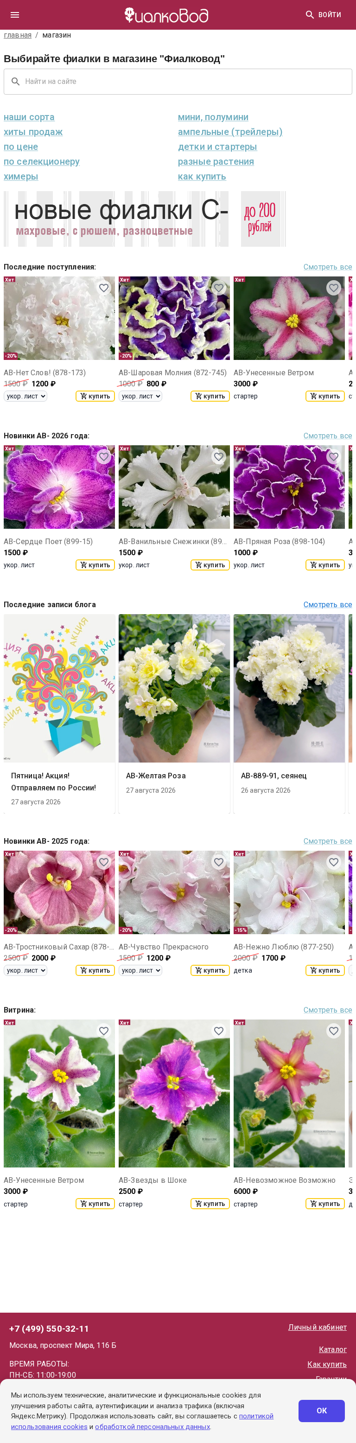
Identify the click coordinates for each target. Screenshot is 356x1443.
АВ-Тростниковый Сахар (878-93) (59, 947)
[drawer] (15, 15)
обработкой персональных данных (152, 1427)
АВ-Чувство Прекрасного (164, 947)
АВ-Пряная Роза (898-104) (279, 541)
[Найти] (310, 15)
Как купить (327, 1364)
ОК (322, 1410)
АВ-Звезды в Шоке (153, 1180)
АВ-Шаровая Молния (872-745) (173, 372)
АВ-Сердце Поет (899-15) (48, 541)
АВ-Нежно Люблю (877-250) (284, 947)
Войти (329, 15)
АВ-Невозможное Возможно (285, 1180)
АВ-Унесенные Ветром (274, 372)
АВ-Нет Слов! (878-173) (45, 372)
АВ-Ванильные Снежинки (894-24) (174, 541)
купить (99, 396)
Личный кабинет (317, 1327)
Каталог (333, 1349)
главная (18, 35)
